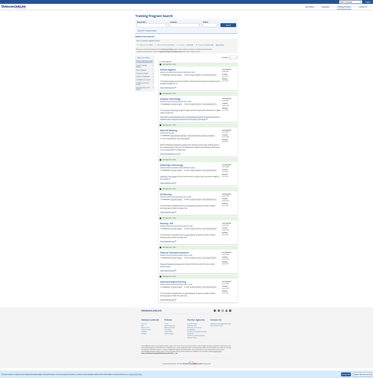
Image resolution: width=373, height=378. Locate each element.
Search (228, 25)
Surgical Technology (170, 99)
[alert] (198, 65)
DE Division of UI (192, 326)
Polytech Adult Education (167, 133)
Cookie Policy (168, 331)
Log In (368, 2)
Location (173, 22)
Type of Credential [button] (143, 76)
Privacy (166, 324)
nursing (187, 206)
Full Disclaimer (217, 351)
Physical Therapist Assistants (171, 264)
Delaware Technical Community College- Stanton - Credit (176, 226)
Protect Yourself (146, 330)
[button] (147, 31)
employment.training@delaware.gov (220, 324)
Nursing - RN (166, 223)
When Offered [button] (141, 70)
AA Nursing (166, 194)
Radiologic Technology (171, 165)
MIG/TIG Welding (168, 130)
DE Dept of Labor (192, 324)
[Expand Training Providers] (354, 7)
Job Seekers (309, 7)
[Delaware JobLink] (14, 7)
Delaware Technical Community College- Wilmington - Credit (177, 72)
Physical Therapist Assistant (174, 252)
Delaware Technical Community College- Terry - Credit (175, 101)
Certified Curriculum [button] (143, 80)
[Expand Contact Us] (370, 7)
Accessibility (167, 330)
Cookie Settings (168, 334)
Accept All (346, 374)
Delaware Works (192, 337)
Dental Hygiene (168, 69)
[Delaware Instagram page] (222, 310)
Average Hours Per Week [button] (143, 88)
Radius (205, 22)
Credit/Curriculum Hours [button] (142, 84)
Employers (326, 7)
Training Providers (344, 7)
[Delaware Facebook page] (215, 310)
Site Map (143, 334)
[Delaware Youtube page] (226, 310)
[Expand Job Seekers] (317, 7)
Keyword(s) (141, 22)
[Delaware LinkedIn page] (218, 310)
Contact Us (363, 7)
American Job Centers (216, 326)
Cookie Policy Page (135, 374)
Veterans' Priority (169, 327)
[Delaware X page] (230, 310)
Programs (144, 331)
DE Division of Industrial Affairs (196, 335)
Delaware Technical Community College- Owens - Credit (176, 255)
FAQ (142, 326)
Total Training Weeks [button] (141, 66)
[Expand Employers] (332, 7)
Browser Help (145, 327)
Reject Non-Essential (362, 374)
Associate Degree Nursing (173, 281)
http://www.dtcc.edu (167, 88)
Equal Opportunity (169, 326)
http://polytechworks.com (169, 154)
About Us (144, 324)
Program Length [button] (142, 73)
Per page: (225, 57)
